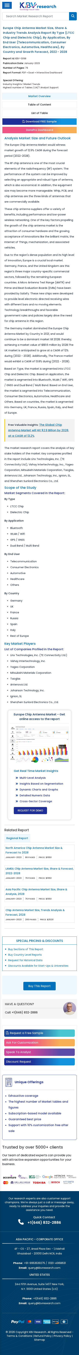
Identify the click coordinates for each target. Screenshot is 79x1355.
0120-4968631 (57, 1263)
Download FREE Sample (41, 121)
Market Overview (39, 96)
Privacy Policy (62, 1336)
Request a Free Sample (26, 1033)
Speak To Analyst (18, 1052)
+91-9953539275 (34, 1263)
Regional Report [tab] (17, 838)
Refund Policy (43, 1336)
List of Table (39, 113)
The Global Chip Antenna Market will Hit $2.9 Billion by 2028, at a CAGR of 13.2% (38, 430)
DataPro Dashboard (39, 130)
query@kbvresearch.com (44, 1268)
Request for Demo (30, 810)
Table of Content (39, 104)
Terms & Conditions (19, 1336)
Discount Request (18, 1062)
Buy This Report (39, 986)
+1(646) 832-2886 (25, 1012)
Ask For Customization (22, 1042)
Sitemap (39, 1340)
